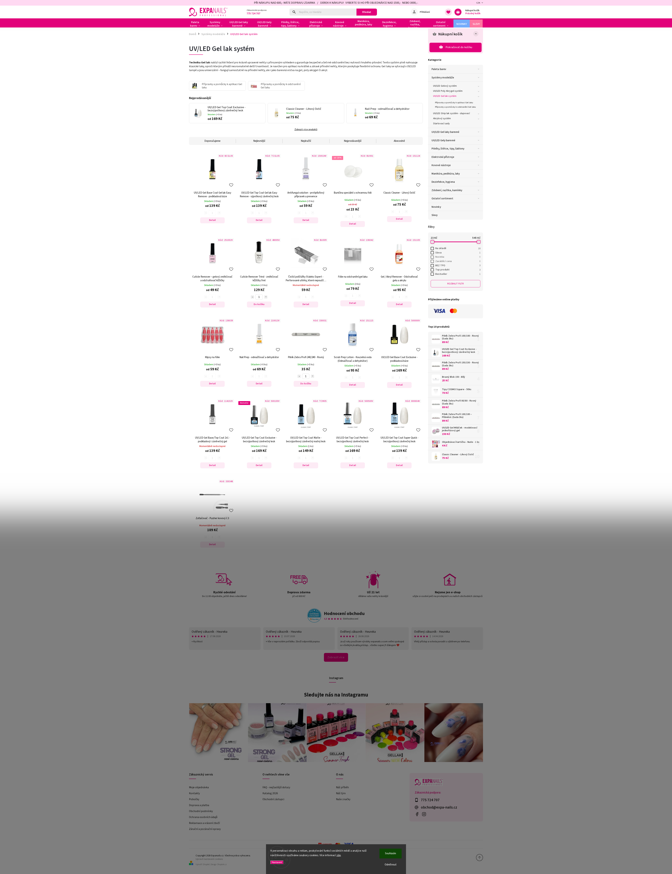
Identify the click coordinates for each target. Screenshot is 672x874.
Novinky (436, 207)
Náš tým (341, 793)
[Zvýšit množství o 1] (265, 297)
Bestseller (457, 274)
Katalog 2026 (270, 793)
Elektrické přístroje (443, 157)
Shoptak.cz (222, 864)
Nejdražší (306, 141)
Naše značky (343, 799)
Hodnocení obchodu (344, 613)
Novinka (457, 257)
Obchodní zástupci (273, 799)
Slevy (435, 215)
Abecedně (399, 141)
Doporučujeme (212, 141)
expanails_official (424, 814)
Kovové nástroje (441, 165)
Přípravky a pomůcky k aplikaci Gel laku (454, 102)
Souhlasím (390, 853)
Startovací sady (441, 123)
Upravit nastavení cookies (209, 859)
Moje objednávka (199, 787)
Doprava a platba (199, 805)
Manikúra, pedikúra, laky (446, 174)
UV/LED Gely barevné (443, 140)
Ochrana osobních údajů (203, 817)
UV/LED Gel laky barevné (445, 132)
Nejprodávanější (352, 141)
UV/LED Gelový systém (445, 86)
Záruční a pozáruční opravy (205, 829)
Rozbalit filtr (455, 283)
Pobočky (194, 799)
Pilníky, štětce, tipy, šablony (448, 149)
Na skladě (457, 248)
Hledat (366, 12)
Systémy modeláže (443, 77)
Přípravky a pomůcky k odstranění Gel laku (455, 107)
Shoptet (206, 864)
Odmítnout (391, 864)
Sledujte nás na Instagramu (336, 695)
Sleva (457, 252)
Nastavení (277, 862)
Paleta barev (439, 69)
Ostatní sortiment (442, 198)
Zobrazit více (336, 657)
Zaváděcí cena (457, 261)
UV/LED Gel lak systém (444, 96)
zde (339, 855)
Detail (212, 220)
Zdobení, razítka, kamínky (447, 190)
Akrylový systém (442, 118)
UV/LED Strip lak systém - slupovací (451, 113)
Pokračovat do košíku (459, 47)
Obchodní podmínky (201, 811)
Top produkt (457, 269)
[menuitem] (196, 24)
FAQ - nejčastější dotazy (276, 787)
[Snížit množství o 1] (252, 297)
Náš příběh (342, 787)
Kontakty (194, 793)
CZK (478, 2)
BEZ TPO (457, 265)
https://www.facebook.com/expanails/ (417, 814)
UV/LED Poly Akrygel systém (448, 91)
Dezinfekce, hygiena (443, 182)
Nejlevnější (259, 141)
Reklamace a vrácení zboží (204, 823)
